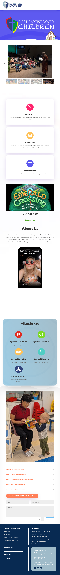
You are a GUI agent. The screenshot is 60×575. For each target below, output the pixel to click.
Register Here (30, 220)
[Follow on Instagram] (38, 568)
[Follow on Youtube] (41, 568)
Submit (49, 519)
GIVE (8, 558)
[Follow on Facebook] (35, 568)
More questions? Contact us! (22, 496)
